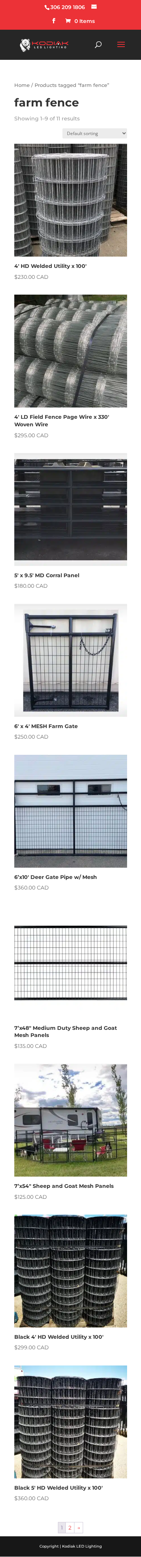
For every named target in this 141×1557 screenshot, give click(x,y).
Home (22, 85)
